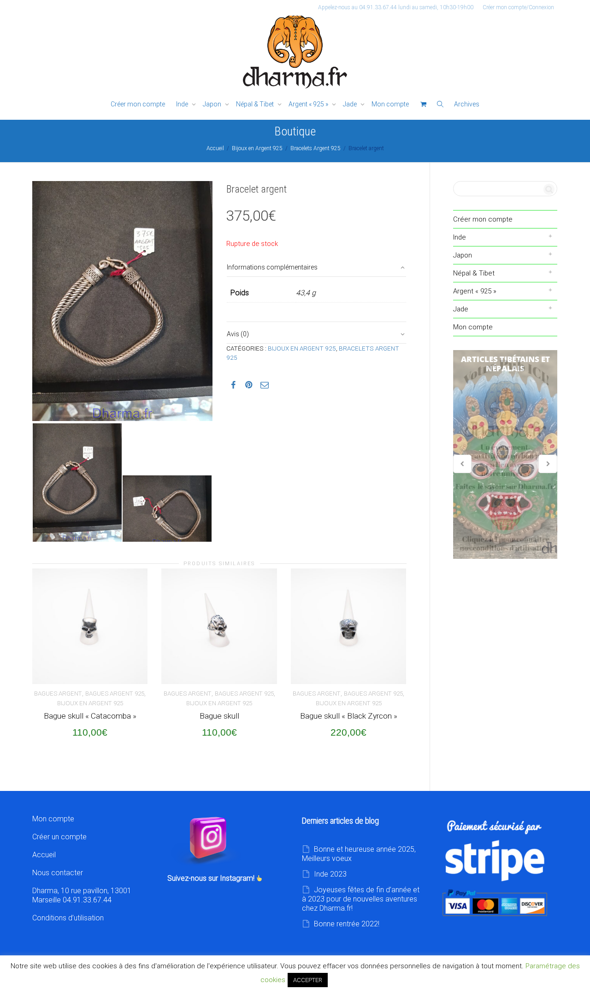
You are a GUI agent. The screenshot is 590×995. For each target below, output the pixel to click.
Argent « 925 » (309, 104)
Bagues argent (58, 693)
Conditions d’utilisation (68, 917)
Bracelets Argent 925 (315, 148)
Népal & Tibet (255, 104)
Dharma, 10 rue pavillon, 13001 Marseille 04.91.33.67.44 (81, 895)
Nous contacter (57, 872)
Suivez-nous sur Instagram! (211, 878)
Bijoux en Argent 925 (257, 148)
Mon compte (390, 104)
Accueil (215, 148)
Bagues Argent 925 (114, 693)
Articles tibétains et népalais (505, 454)
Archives (466, 104)
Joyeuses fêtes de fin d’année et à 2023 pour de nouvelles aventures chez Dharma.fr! (360, 899)
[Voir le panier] (423, 104)
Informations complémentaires (272, 267)
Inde (182, 104)
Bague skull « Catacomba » (90, 715)
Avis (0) (238, 334)
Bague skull (219, 715)
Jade (350, 104)
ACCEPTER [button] (307, 980)
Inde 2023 (330, 874)
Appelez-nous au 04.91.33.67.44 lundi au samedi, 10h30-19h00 (395, 7)
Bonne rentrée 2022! (346, 923)
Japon (213, 104)
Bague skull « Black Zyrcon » (348, 715)
